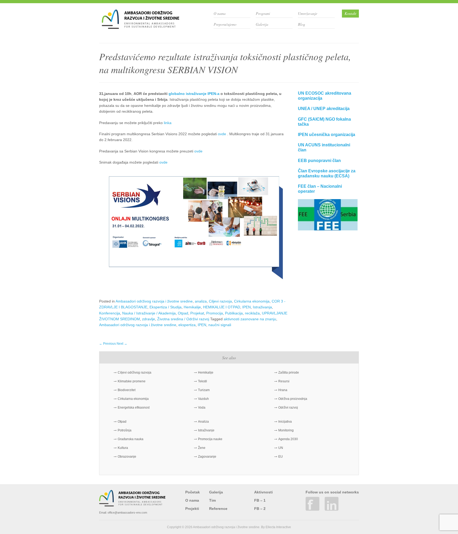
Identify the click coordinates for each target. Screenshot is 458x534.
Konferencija (109, 313)
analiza (201, 301)
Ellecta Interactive (278, 527)
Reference (218, 508)
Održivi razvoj (288, 407)
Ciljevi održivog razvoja (134, 372)
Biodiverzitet (126, 390)
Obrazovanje (127, 456)
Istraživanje (206, 430)
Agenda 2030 (288, 439)
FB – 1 (260, 500)
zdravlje (148, 319)
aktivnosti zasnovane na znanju (250, 319)
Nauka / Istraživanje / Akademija (149, 313)
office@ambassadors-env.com (127, 512)
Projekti (192, 508)
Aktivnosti (263, 492)
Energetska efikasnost (133, 407)
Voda (201, 407)
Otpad (183, 313)
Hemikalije (192, 307)
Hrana (282, 390)
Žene (201, 448)
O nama (220, 13)
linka (167, 123)
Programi (263, 13)
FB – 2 (260, 508)
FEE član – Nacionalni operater (320, 189)
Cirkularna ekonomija (252, 301)
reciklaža (252, 313)
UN (280, 448)
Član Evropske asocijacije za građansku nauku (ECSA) (326, 173)
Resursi (283, 381)
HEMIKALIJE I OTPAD (221, 307)
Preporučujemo (225, 24)
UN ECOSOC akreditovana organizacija (324, 95)
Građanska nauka (130, 439)
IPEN (246, 307)
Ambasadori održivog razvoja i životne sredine (154, 301)
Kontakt (350, 13)
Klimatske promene (132, 381)
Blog (301, 24)
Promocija (214, 313)
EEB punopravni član (319, 160)
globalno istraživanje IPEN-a (194, 93)
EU (280, 456)
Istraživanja (262, 307)
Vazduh (203, 399)
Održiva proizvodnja (292, 399)
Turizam (204, 390)
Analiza (203, 421)
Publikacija (234, 313)
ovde (222, 134)
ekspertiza (187, 325)
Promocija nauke (210, 439)
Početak (192, 492)
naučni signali (219, 325)
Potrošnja (124, 430)
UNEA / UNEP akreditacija (324, 108)
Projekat (197, 313)
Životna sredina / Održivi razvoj (183, 319)
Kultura (123, 448)
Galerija (262, 24)
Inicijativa (285, 421)
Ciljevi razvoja (220, 301)
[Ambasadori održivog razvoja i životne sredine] (140, 27)
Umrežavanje (307, 13)
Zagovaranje (207, 456)
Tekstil (202, 381)
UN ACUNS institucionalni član (324, 147)
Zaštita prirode (288, 372)
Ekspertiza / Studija (165, 307)
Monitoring (286, 430)
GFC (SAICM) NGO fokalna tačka (324, 121)
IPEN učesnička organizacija (326, 134)
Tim (212, 500)
